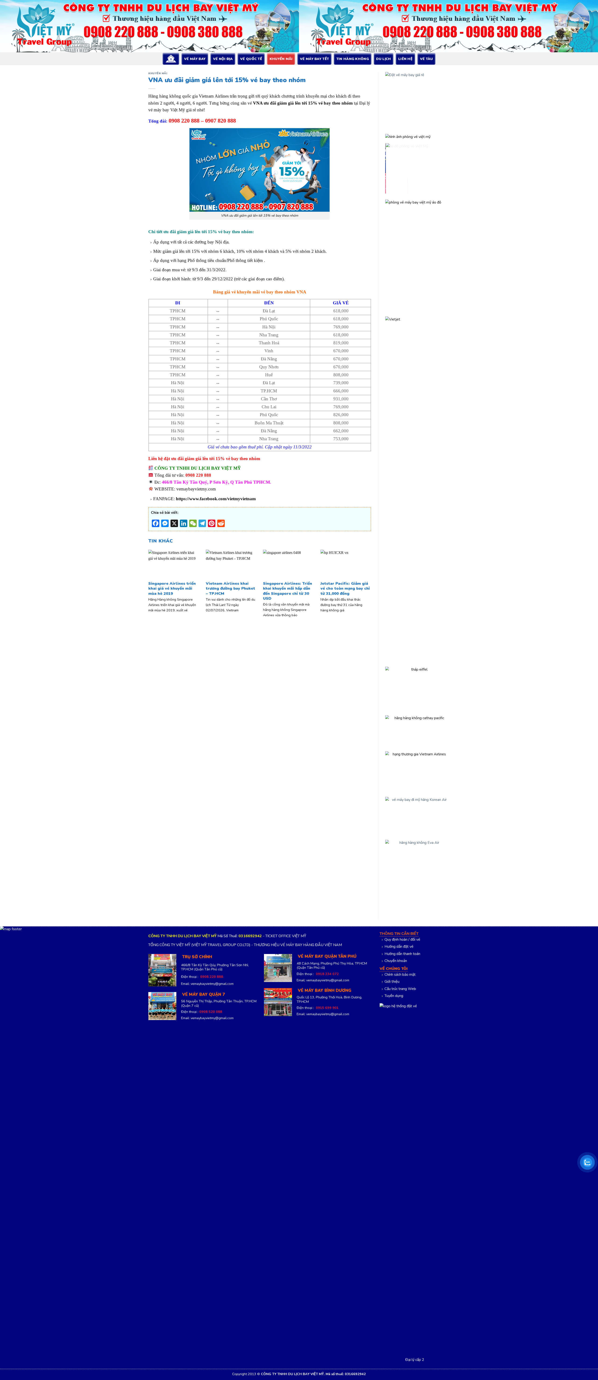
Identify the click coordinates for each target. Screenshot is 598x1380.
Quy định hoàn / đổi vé (402, 939)
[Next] (364, 576)
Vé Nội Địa (223, 58)
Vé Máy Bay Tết (314, 58)
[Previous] (155, 576)
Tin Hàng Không (352, 58)
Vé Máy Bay (195, 58)
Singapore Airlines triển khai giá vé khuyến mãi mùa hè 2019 (172, 588)
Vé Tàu (426, 58)
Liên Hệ (405, 58)
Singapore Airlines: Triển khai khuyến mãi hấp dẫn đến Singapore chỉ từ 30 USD (287, 591)
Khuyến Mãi (281, 58)
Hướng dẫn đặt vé (398, 946)
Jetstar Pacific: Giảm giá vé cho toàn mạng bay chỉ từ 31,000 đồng (345, 588)
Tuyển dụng (393, 995)
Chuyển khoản (395, 960)
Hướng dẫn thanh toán (402, 953)
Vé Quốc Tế (251, 58)
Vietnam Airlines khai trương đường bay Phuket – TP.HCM (230, 588)
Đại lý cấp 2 (414, 1359)
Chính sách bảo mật (400, 974)
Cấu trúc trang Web (400, 988)
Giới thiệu (391, 981)
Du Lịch (383, 58)
